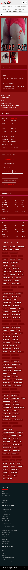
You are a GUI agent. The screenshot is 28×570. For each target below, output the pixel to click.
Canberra (9, 11)
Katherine (16, 348)
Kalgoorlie (15, 358)
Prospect (5, 435)
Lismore (16, 280)
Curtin (5, 463)
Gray (20, 435)
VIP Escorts (5, 543)
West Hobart (16, 457)
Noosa (14, 416)
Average (12, 134)
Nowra (14, 287)
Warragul (15, 339)
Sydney (4, 6)
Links (3, 559)
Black (12, 136)
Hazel (12, 139)
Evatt (18, 463)
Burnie (5, 373)
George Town (7, 447)
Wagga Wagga (16, 296)
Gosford (12, 274)
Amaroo (5, 460)
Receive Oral (7, 172)
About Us (4, 491)
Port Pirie (14, 389)
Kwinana (13, 435)
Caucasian (13, 131)
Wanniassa (14, 472)
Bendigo (13, 324)
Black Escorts (5, 534)
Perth (20, 11)
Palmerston (6, 441)
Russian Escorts (6, 537)
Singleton (19, 293)
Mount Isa (6, 314)
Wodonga (17, 342)
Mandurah (4, 103)
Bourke (14, 265)
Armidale (5, 395)
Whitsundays (7, 321)
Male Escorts (5, 512)
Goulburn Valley (8, 277)
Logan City (6, 416)
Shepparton (6, 336)
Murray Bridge (7, 429)
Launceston (6, 376)
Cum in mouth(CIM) (9, 163)
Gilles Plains (13, 423)
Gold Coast (17, 6)
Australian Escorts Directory (9, 530)
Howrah (16, 447)
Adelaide (12, 259)
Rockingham (17, 370)
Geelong (21, 324)
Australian (14, 142)
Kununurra (15, 361)
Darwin (15, 11)
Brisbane (10, 6)
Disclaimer (5, 555)
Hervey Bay (13, 308)
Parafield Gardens (8, 432)
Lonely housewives (9, 184)
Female (12, 126)
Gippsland (6, 327)
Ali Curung (6, 475)
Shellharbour (15, 398)
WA (10, 103)
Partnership (5, 502)
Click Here (13, 118)
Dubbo (5, 274)
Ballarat (5, 324)
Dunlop (12, 463)
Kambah (20, 466)
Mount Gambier (17, 382)
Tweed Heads (6, 401)
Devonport (13, 373)
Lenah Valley (6, 451)
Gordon (5, 466)
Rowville (15, 410)
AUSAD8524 (13, 121)
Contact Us (5, 500)
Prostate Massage (8, 168)
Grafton (18, 277)
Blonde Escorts (6, 532)
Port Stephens (7, 302)
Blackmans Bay (17, 444)
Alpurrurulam (7, 478)
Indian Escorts (5, 539)
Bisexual (13, 128)
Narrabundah (15, 469)
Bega (15, 299)
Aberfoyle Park (18, 420)
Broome (12, 352)
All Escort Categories (7, 562)
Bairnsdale (17, 321)
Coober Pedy (6, 382)
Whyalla (5, 389)
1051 (11, 123)
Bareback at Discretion (10, 180)
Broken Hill (6, 268)
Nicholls (5, 472)
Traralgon (6, 339)
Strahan (15, 376)
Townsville (16, 318)
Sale (21, 333)
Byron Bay (16, 268)
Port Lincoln (7, 386)
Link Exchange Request (8, 557)
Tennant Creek (17, 441)
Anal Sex (6, 176)
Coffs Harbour (18, 271)
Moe (19, 330)
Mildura (12, 330)
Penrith (5, 398)
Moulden (15, 438)
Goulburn (20, 274)
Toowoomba (6, 318)
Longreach (6, 311)
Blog (3, 550)
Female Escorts (6, 514)
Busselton (6, 355)
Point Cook (6, 410)
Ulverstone (6, 457)
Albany (5, 352)
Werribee (16, 413)
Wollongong (7, 299)
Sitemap (4, 498)
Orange (21, 287)
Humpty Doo (6, 438)
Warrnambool (7, 342)
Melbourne (21, 9)
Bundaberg (17, 302)
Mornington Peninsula (10, 345)
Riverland (6, 392)
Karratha (6, 361)
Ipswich (21, 308)
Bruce (12, 460)
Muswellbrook (16, 284)
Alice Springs (7, 348)
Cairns (9, 9)
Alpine (14, 475)
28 (11, 144)
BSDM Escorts (5, 518)
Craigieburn (6, 404)
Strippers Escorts (6, 523)
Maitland (6, 284)
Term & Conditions (7, 495)
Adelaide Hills (7, 379)
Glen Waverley (7, 407)
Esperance (15, 355)
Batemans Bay (14, 262)
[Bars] (23, 2)
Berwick (15, 401)
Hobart (5, 259)
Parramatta (15, 392)
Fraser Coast (6, 305)
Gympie (5, 308)
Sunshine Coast (7, 250)
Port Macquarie (7, 290)
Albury (20, 259)
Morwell (5, 333)
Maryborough (16, 311)
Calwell (19, 460)
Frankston (16, 404)
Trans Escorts (5, 516)
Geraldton (6, 358)
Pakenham (14, 333)
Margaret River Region (9, 367)
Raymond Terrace (8, 293)
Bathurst (6, 265)
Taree (23, 398)
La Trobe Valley (16, 327)
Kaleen (13, 466)
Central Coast (7, 271)
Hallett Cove (6, 426)
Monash (5, 469)
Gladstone (16, 305)
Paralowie (20, 432)
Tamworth (6, 296)
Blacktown (14, 395)
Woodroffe (6, 444)
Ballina (5, 262)
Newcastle (6, 287)
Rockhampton (16, 314)
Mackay (15, 9)
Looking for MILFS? (9, 159)
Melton (5, 330)
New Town (6, 454)
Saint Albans (7, 413)
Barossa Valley (18, 379)
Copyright (4, 553)
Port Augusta (17, 386)
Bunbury (20, 352)
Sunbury (15, 336)
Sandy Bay (15, 454)
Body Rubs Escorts (7, 521)
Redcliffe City (7, 420)
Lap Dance (18, 172)
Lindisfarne (16, 451)
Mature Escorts (6, 541)
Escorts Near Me (6, 509)
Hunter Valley (7, 280)
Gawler (5, 423)
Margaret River (16, 364)
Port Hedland (7, 370)
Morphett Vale (17, 426)
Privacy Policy (5, 493)
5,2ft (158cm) (14, 147)
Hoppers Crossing (19, 407)
